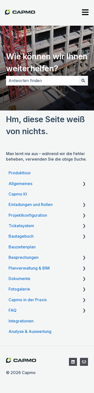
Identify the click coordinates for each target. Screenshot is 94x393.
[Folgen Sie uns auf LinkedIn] (73, 362)
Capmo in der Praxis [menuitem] (28, 299)
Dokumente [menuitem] (19, 278)
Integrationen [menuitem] (21, 320)
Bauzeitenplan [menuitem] (22, 246)
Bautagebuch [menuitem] (21, 236)
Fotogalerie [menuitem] (19, 289)
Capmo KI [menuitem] (18, 194)
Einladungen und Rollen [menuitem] (31, 204)
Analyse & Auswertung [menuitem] (30, 331)
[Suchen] (83, 80)
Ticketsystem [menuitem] (21, 225)
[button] (84, 184)
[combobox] (42, 80)
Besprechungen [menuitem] (24, 257)
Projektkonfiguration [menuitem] (28, 215)
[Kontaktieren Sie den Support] (84, 362)
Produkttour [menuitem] (20, 172)
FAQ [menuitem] (13, 310)
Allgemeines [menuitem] (20, 183)
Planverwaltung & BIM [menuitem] (29, 268)
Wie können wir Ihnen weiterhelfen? (46, 62)
